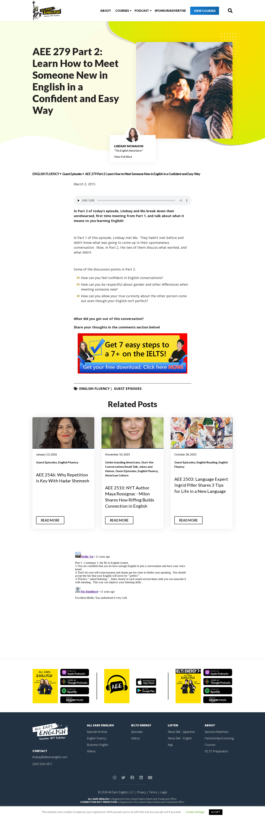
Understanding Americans (122, 462)
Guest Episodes (72, 174)
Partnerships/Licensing (219, 738)
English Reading (206, 462)
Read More (50, 520)
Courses (122, 10)
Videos (91, 751)
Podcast (142, 10)
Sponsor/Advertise (170, 10)
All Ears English (100, 725)
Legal (163, 792)
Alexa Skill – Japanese (181, 732)
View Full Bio (122, 156)
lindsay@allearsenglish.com (49, 757)
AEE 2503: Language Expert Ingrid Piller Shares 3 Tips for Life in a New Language (201, 485)
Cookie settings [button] (195, 811)
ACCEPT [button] (215, 812)
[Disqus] (132, 595)
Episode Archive (97, 732)
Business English (97, 745)
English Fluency (45, 174)
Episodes (137, 732)
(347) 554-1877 (42, 764)
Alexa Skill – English (180, 738)
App (170, 745)
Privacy (141, 792)
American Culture (117, 475)
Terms (153, 792)
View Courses (205, 10)
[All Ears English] (50, 731)
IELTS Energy (141, 725)
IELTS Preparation (216, 751)
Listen (173, 725)
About (105, 10)
